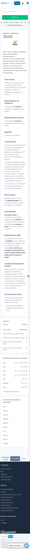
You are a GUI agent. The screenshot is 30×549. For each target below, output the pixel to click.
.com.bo (6, 22)
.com (21, 22)
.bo (1, 22)
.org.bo (17, 22)
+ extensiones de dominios (14, 25)
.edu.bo (11, 22)
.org (28, 22)
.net (25, 22)
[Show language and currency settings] (28, 276)
